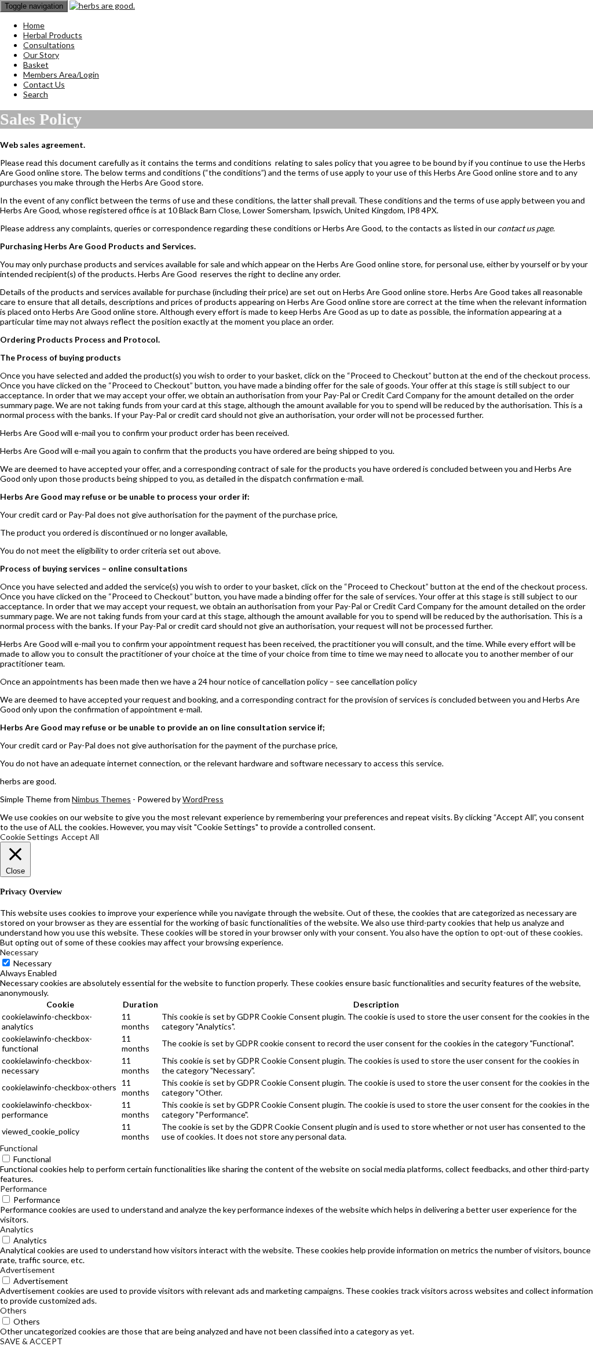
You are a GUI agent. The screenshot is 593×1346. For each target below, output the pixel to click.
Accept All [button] (80, 837)
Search (35, 94)
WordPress (203, 799)
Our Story (41, 55)
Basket (36, 65)
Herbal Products (52, 35)
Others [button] (13, 1310)
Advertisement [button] (27, 1270)
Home (34, 25)
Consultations (49, 45)
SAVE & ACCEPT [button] (31, 1341)
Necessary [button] (19, 952)
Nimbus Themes (101, 799)
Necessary (32, 963)
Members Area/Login (61, 74)
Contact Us (44, 84)
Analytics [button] (17, 1229)
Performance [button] (23, 1189)
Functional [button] (19, 1148)
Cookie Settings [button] (29, 837)
